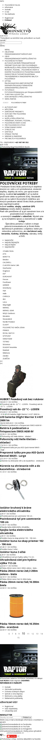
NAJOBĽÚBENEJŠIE (12, 242)
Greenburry (7, 288)
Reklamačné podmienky (14, 698)
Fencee (5, 279)
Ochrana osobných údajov (15, 691)
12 (33, 633)
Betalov (6, 259)
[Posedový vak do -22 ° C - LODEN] (22, 406)
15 (18, 637)
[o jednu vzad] (5, 634)
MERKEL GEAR (8, 310)
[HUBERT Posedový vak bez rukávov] (16, 397)
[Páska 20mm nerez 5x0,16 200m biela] (16, 579)
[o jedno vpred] (22, 637)
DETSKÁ (21, 58)
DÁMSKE (14, 54)
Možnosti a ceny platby (13, 696)
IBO (4, 299)
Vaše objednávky (11, 708)
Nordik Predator (9, 322)
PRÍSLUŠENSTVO (20, 88)
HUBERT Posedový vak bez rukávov (21, 399)
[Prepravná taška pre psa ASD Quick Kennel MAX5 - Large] (22, 450)
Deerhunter (7, 268)
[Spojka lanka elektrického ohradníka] (15, 527)
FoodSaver (7, 282)
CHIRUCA (6, 296)
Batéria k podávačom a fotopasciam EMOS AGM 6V (17, 429)
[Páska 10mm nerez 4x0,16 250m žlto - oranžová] (16, 621)
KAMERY (39, 92)
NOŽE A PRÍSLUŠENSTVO (20, 67)
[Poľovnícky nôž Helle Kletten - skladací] (16, 436)
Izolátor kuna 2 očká (12, 552)
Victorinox (6, 344)
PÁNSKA (8, 58)
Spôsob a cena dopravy (14, 694)
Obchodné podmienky (13, 689)
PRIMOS (6, 330)
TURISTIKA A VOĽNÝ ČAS (14, 94)
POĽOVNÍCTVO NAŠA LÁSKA (14, 327)
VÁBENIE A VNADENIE (19, 76)
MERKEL (6, 308)
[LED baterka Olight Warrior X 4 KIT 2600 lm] (23, 414)
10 (23, 633)
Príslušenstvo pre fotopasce (25, 92)
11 (28, 633)
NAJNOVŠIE (9, 240)
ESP (4, 274)
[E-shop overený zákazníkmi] (20, 739)
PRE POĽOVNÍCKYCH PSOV (18, 72)
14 (41, 633)
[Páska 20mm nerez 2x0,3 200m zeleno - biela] (19, 568)
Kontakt (8, 9)
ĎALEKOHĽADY (10, 83)
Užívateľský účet (11, 711)
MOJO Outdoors (9, 313)
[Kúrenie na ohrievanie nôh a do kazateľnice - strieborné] (22, 463)
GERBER (6, 285)
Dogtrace (6, 271)
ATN (4, 254)
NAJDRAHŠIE (9, 247)
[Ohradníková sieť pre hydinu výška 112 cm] (17, 557)
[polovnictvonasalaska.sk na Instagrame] (16, 729)
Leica (5, 302)
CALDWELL (7, 262)
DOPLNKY (28, 54)
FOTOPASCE (9, 90)
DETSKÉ (21, 54)
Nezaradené (7, 319)
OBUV (7, 56)
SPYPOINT (7, 336)
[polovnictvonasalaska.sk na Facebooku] (15, 724)
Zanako (5, 356)
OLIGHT (6, 324)
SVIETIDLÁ (24, 74)
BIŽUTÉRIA (21, 63)
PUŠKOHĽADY (16, 85)
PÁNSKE (8, 54)
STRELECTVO (15, 74)
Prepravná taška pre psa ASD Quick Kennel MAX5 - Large (22, 454)
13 (37, 633)
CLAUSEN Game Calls (11, 265)
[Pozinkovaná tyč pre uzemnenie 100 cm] (16, 516)
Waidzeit (6, 350)
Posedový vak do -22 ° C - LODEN (19, 409)
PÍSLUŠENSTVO (30, 58)
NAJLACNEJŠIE (10, 245)
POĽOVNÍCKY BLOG (12, 5)
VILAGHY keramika (10, 347)
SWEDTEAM (7, 339)
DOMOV (5, 103)
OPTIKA (8, 81)
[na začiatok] (2, 634)
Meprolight (7, 305)
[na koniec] (26, 637)
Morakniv (6, 316)
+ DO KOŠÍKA (12, 402)
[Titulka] (15, 34)
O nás (7, 12)
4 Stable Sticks (8, 251)
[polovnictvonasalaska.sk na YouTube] (15, 726)
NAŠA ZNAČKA (10, 99)
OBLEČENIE (9, 52)
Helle (4, 293)
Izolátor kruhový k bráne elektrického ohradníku (15, 509)
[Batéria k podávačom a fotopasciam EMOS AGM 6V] (21, 425)
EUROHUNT (7, 276)
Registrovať (9, 18)
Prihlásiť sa (27, 717)
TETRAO (6, 341)
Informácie (9, 7)
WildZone (6, 353)
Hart (4, 291)
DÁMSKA (14, 58)
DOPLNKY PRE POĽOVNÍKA (24, 65)
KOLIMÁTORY (21, 83)
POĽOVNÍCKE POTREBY (14, 61)
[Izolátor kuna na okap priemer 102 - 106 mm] (18, 538)
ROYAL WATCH (8, 333)
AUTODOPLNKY (11, 63)
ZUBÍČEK (6, 358)
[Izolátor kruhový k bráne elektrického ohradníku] (16, 505)
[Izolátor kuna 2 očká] (9, 549)
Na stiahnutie (10, 14)
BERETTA (6, 257)
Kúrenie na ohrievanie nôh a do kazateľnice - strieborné (20, 467)
